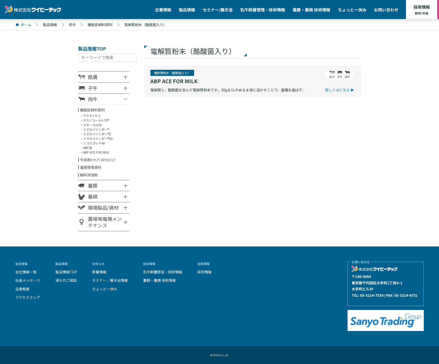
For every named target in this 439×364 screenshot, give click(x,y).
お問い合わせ (386, 10)
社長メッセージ (27, 280)
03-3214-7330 (371, 295)
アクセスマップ (27, 297)
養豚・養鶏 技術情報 (311, 10)
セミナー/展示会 (218, 10)
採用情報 (422, 9)
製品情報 (187, 10)
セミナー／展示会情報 (110, 280)
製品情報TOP (66, 271)
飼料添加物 (89, 174)
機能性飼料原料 (92, 109)
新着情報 (99, 271)
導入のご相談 (66, 280)
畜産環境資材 (90, 167)
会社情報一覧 (26, 271)
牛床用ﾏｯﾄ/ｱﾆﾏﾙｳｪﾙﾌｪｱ (97, 159)
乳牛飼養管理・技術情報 (262, 10)
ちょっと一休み (352, 10)
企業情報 (163, 10)
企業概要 (22, 288)
